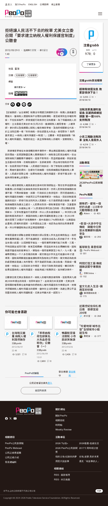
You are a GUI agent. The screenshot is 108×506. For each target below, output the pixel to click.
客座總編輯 (11, 462)
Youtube (15, 418)
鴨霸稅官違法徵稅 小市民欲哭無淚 (69, 336)
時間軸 (58, 424)
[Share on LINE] (24, 104)
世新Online (89, 273)
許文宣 (87, 316)
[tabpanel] (40, 383)
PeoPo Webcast (91, 250)
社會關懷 (20, 75)
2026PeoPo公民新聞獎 (91, 184)
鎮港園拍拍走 (90, 293)
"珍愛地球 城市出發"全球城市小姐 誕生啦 (89, 329)
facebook (6, 418)
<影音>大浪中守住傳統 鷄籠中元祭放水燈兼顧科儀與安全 (90, 228)
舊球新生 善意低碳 (90, 247)
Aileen (87, 213)
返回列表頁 (41, 390)
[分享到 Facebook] (13, 104)
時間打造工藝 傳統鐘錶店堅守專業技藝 (90, 266)
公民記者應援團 (13, 452)
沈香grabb (17, 343)
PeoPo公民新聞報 (14, 443)
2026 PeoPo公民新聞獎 (66, 449)
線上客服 (55, 4)
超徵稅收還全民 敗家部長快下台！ (90, 91)
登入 (10, 4)
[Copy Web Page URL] (29, 104)
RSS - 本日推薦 (62, 479)
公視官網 (44, 4)
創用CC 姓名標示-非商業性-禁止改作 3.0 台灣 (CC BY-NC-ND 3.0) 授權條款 (21, 93)
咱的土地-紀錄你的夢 (66, 456)
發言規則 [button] (72, 373)
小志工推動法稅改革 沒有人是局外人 (90, 138)
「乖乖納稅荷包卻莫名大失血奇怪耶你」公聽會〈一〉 (43, 339)
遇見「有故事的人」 (89, 461)
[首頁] (18, 13)
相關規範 (60, 420)
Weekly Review (63, 429)
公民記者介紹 (12, 457)
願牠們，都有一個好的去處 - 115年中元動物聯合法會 (91, 206)
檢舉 (73, 52)
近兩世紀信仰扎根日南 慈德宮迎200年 (90, 309)
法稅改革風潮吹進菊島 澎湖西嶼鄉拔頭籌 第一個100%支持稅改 (90, 115)
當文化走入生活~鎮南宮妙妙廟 (91, 287)
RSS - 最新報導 (62, 474)
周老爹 (87, 336)
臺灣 (17, 68)
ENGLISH (32, 4)
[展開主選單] (100, 13)
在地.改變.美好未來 (89, 456)
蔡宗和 (87, 237)
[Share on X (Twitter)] (18, 104)
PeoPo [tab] (32, 373)
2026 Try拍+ (61, 443)
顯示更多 (18, 87)
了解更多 (91, 64)
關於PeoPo (61, 415)
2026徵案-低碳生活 (89, 443)
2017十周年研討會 (88, 448)
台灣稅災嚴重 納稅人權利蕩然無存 (19, 336)
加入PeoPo (20, 4)
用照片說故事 (62, 461)
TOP (99, 491)
